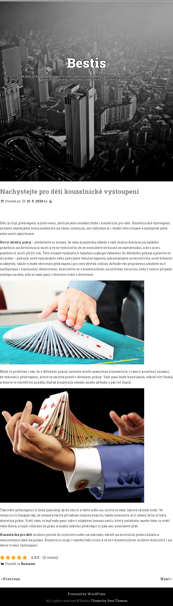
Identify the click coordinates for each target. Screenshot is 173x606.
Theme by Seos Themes (109, 601)
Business (28, 564)
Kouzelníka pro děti (16, 534)
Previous (11, 578)
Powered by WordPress (86, 594)
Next (165, 578)
